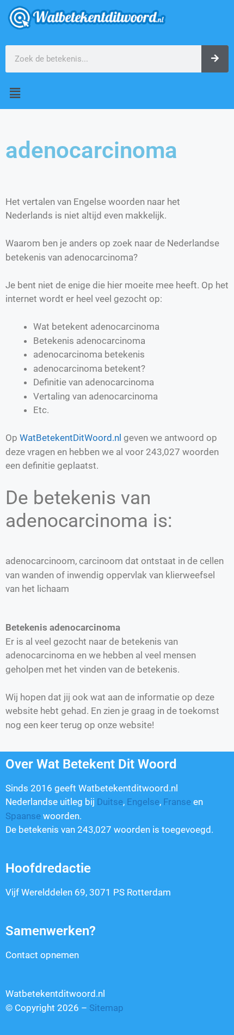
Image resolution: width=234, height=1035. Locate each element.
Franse (177, 801)
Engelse (143, 801)
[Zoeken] (215, 58)
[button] (117, 93)
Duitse (110, 801)
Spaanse (23, 815)
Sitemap (106, 1007)
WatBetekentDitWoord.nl (70, 437)
